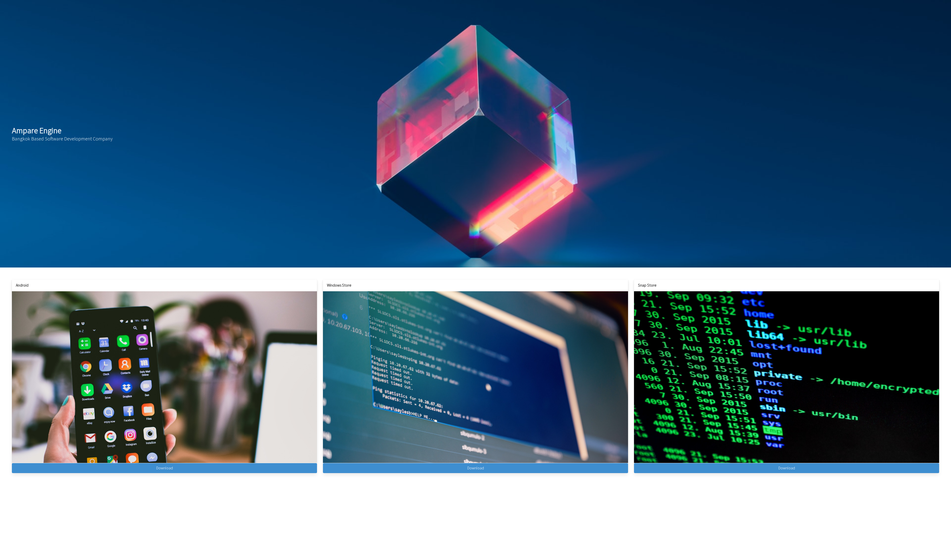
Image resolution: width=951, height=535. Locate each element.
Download (164, 468)
